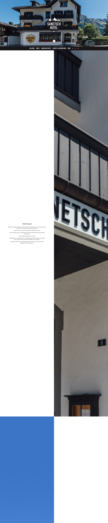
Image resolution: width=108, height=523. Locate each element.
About (38, 48)
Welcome (32, 48)
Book (69, 48)
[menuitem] (72, 48)
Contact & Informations (59, 48)
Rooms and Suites (46, 48)
